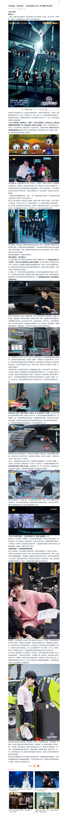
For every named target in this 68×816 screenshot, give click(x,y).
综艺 (24, 8)
